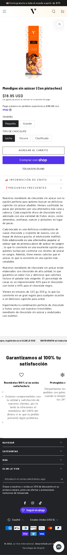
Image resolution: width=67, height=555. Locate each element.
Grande (27, 123)
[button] (53, 11)
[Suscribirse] (62, 479)
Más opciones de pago (33, 168)
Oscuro (23, 138)
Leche (8, 138)
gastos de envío (13, 99)
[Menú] (4, 11)
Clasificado (42, 138)
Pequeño (10, 123)
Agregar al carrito (33, 150)
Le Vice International (23, 543)
